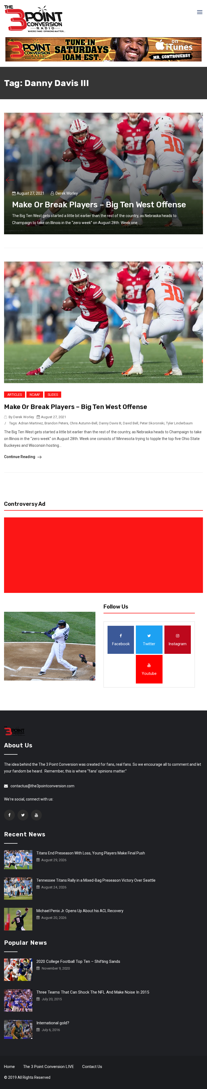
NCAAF (35, 395)
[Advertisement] (104, 555)
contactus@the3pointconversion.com (42, 786)
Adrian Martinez (30, 423)
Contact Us (92, 1066)
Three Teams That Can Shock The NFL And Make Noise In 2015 (92, 992)
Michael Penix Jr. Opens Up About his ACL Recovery (79, 911)
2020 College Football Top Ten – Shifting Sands (78, 961)
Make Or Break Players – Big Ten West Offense (99, 204)
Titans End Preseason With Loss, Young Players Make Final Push (90, 853)
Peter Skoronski (152, 423)
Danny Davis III (110, 423)
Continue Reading (20, 457)
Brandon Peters (56, 423)
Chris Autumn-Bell (83, 423)
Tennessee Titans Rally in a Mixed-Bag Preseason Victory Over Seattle (96, 880)
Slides (53, 395)
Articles (14, 395)
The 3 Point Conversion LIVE (48, 1066)
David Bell (130, 423)
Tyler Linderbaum (179, 423)
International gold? (52, 1023)
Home (9, 1066)
